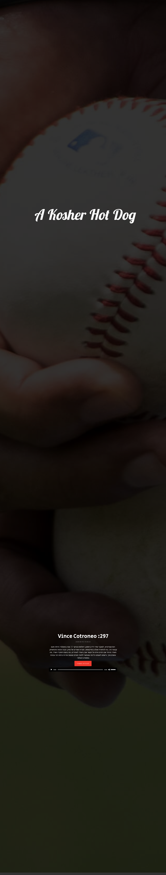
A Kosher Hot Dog (84, 214)
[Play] (51, 670)
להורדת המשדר (83, 663)
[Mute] (109, 670)
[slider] (113, 669)
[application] (83, 670)
